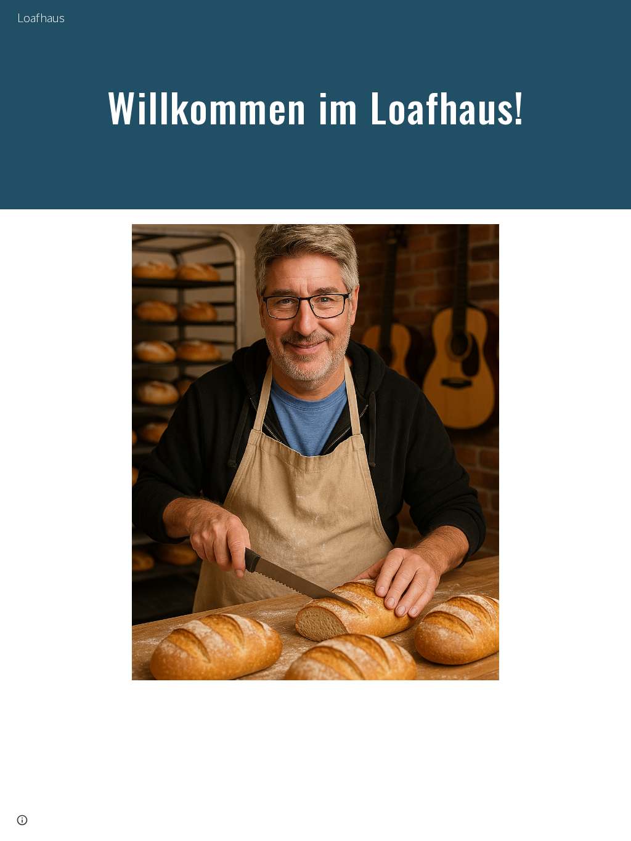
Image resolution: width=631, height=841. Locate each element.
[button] (22, 820)
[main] (316, 104)
